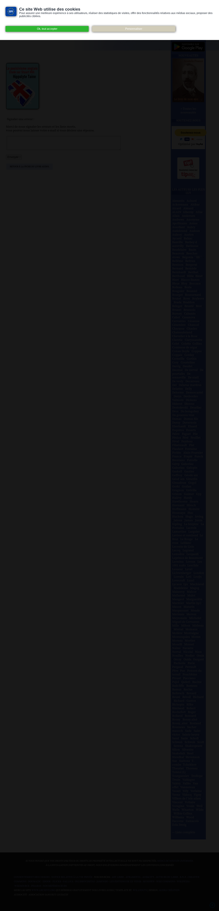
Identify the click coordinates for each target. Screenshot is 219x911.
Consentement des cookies (32, 877)
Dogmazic (34, 881)
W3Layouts (139, 890)
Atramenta (133, 877)
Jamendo (102, 881)
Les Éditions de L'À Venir (125, 881)
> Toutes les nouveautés (188, 110)
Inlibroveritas (85, 881)
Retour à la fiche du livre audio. (29, 166)
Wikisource (21, 886)
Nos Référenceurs (55, 886)
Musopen (148, 881)
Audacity (148, 877)
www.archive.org (43, 890)
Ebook (47, 881)
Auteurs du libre (167, 877)
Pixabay (36, 886)
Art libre (118, 877)
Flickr (57, 881)
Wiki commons (165, 881)
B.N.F (183, 877)
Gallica (68, 881)
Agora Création (169, 890)
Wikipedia (183, 881)
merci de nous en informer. (175, 860)
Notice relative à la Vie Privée (72, 877)
